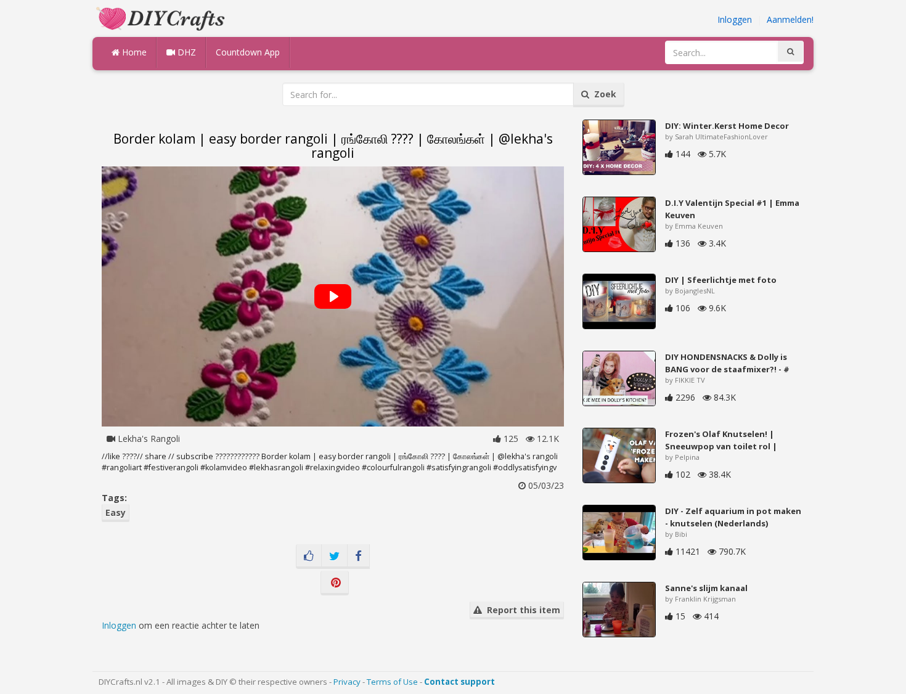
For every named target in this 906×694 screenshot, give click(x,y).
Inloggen (734, 19)
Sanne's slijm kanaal (706, 588)
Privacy (347, 681)
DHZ (185, 52)
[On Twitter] (334, 556)
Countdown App (248, 52)
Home (133, 52)
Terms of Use (392, 681)
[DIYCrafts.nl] (162, 17)
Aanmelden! (790, 19)
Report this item (521, 610)
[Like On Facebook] (309, 556)
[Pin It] (334, 583)
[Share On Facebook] (358, 556)
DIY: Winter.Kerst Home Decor (727, 125)
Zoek (602, 94)
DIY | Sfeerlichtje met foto (721, 279)
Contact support (459, 681)
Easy (115, 512)
